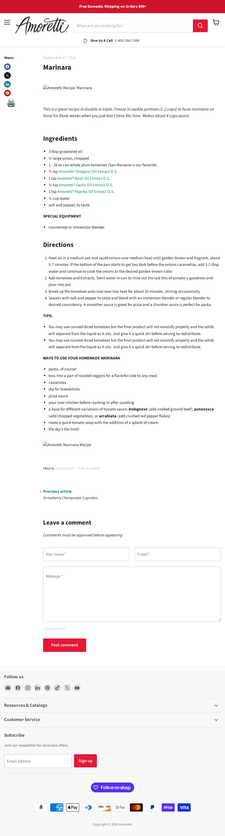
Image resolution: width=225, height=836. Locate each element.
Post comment (64, 645)
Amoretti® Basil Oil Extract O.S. (83, 178)
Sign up (85, 761)
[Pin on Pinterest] (7, 93)
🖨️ (11, 102)
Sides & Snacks (89, 468)
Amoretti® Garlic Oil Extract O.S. (86, 185)
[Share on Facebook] (7, 66)
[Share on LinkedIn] (7, 84)
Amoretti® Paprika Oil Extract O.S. (85, 192)
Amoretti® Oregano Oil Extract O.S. (88, 171)
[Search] (200, 25)
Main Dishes (66, 468)
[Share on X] (7, 75)
